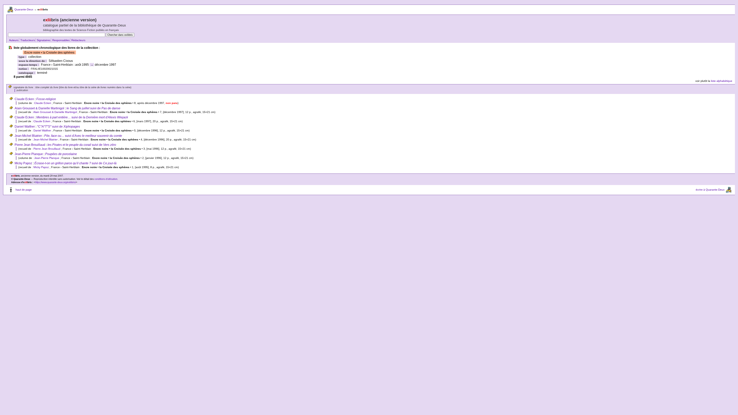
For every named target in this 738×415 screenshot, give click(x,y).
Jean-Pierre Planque (29, 154)
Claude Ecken (24, 99)
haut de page (24, 189)
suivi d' (83, 135)
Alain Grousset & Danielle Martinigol (39, 108)
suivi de (93, 108)
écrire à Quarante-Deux (710, 189)
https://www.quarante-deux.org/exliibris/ (55, 182)
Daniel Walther (25, 126)
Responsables (61, 40)
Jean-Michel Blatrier (28, 135)
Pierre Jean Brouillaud (30, 144)
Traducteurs (27, 40)
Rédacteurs (78, 40)
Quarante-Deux (23, 9)
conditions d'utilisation (105, 179)
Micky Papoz (23, 163)
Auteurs (13, 40)
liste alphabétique (721, 80)
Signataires (43, 40)
